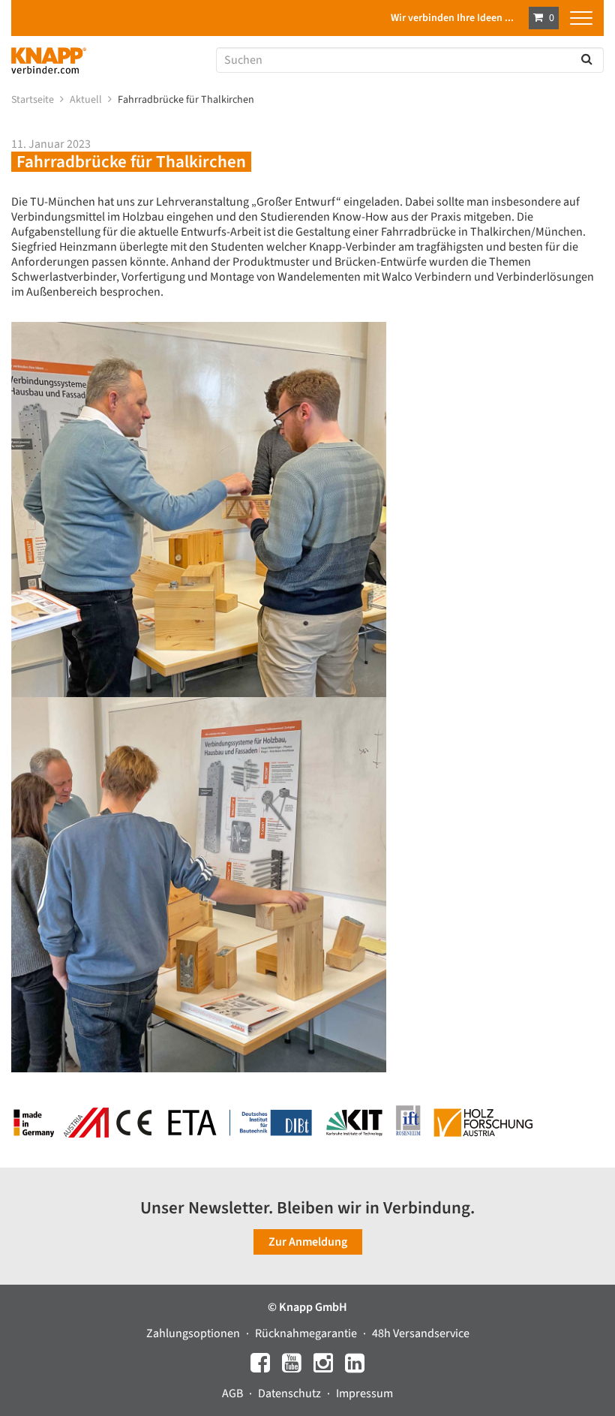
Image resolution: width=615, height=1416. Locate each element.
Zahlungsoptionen (194, 1333)
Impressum (364, 1393)
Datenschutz (290, 1393)
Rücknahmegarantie (307, 1333)
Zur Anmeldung (307, 1242)
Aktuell (87, 99)
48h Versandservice (421, 1333)
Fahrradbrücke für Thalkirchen (187, 99)
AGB (233, 1393)
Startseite (33, 99)
